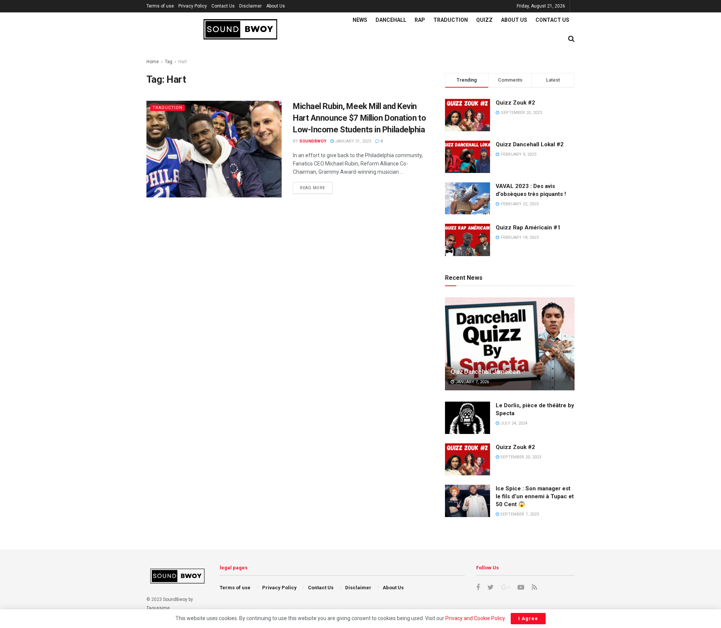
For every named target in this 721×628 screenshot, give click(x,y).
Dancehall (391, 20)
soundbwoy (312, 141)
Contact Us (223, 6)
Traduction (450, 20)
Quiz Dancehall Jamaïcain (485, 371)
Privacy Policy (192, 6)
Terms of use (160, 6)
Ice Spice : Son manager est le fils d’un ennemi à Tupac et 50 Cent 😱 (535, 496)
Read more (312, 187)
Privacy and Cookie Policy (475, 618)
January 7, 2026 (471, 381)
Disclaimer (250, 6)
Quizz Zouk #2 (515, 102)
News (360, 20)
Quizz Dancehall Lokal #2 (530, 144)
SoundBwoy (175, 599)
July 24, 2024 (513, 423)
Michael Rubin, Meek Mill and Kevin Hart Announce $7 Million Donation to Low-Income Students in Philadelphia (359, 118)
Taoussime (158, 608)
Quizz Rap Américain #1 (528, 227)
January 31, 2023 (352, 141)
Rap (420, 20)
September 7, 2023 (519, 514)
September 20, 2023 (520, 457)
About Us (275, 6)
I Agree (528, 618)
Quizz (484, 20)
